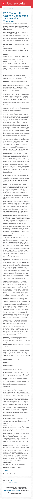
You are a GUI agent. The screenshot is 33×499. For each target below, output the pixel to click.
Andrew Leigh (17, 3)
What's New (13, 9)
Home (6, 9)
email (11, 480)
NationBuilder (14, 483)
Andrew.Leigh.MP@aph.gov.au (12, 490)
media (6, 470)
